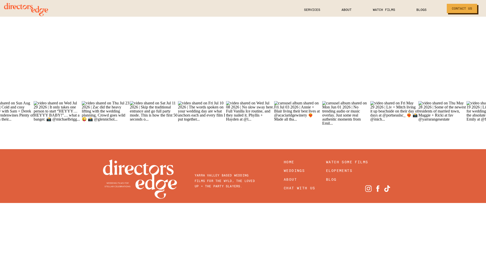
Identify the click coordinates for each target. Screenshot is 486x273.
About (346, 10)
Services (312, 10)
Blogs (421, 10)
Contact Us (462, 8)
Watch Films (384, 10)
